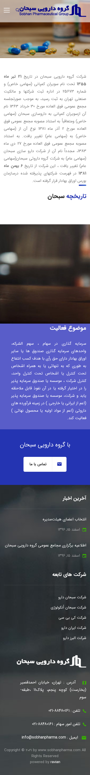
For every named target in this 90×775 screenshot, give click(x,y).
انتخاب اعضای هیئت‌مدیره (64, 519)
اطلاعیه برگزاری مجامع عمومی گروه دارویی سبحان (45, 545)
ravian (55, 762)
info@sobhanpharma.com (44, 737)
